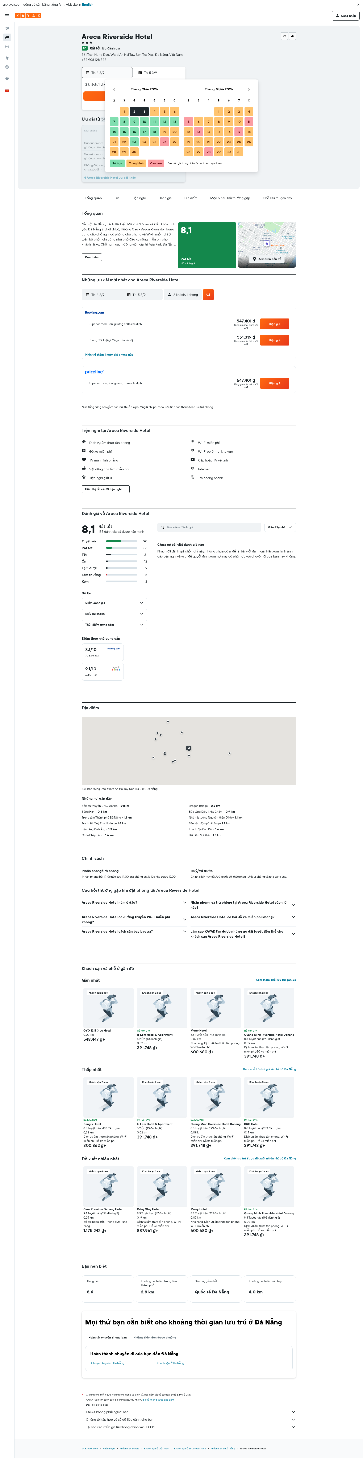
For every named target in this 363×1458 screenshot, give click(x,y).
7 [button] (114, 122)
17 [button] (144, 132)
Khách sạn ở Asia (129, 1448)
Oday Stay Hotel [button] (148, 1209)
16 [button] (134, 132)
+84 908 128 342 (94, 59)
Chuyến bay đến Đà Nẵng (107, 1363)
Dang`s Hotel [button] (92, 1124)
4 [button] (154, 111)
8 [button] (124, 122)
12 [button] (164, 122)
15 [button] (124, 132)
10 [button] (144, 122)
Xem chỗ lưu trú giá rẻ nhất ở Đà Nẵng (269, 1069)
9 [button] (134, 122)
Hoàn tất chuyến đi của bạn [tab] (107, 1337)
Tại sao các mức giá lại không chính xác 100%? (120, 1427)
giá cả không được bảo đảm (158, 1399)
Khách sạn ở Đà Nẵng (170, 1363)
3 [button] (144, 111)
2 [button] (134, 111)
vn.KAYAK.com (90, 1448)
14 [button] (114, 132)
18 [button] (154, 132)
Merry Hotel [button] (199, 1030)
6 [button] (175, 111)
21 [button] (114, 142)
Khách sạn (109, 1448)
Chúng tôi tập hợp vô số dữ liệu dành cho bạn (120, 1419)
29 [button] (124, 152)
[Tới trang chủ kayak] (28, 15)
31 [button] (239, 152)
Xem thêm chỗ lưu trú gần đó (276, 980)
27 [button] (174, 142)
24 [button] (144, 142)
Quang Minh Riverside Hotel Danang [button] (269, 1035)
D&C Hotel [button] (251, 1124)
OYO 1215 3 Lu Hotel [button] (97, 1030)
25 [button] (154, 142)
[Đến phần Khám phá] (7, 58)
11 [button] (154, 122)
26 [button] (164, 142)
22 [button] (124, 142)
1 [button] (124, 111)
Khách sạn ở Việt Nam (156, 1448)
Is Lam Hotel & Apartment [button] (154, 1035)
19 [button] (164, 132)
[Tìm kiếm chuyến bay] (7, 28)
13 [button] (174, 122)
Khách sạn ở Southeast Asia (190, 1448)
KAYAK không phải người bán (107, 1412)
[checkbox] (103, 652)
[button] (358, 4)
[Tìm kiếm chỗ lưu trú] (7, 37)
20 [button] (174, 132)
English (87, 4)
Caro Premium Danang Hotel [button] (102, 1209)
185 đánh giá (111, 48)
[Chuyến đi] (7, 79)
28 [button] (114, 152)
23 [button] (134, 142)
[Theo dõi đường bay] (7, 67)
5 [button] (165, 111)
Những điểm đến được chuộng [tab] (154, 1337)
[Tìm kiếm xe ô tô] (7, 46)
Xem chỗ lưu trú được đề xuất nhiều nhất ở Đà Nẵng (260, 1158)
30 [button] (134, 152)
